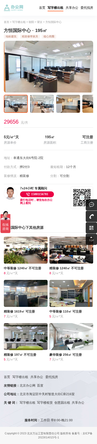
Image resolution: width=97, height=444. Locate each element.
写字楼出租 (55, 7)
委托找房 (87, 7)
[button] (7, 103)
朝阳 (31, 22)
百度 (40, 385)
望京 (39, 22)
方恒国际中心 (53, 22)
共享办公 (72, 7)
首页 (42, 7)
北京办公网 (27, 385)
